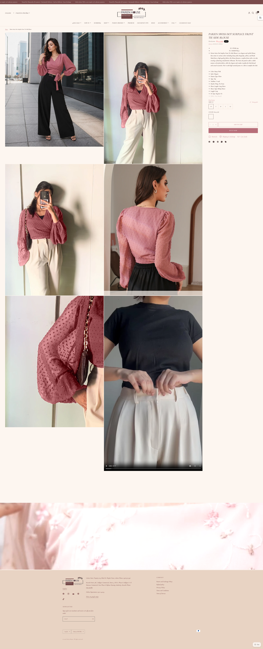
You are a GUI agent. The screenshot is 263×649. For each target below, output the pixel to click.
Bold (153, 23)
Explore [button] (65, 588)
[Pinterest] (218, 142)
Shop (105, 23)
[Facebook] (210, 142)
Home (6, 29)
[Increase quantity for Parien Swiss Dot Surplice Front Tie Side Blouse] (215, 124)
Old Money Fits (142, 23)
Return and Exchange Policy (164, 581)
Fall (173, 23)
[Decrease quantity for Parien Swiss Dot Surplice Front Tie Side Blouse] (210, 124)
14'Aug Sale (76, 23)
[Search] (253, 13)
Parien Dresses (117, 23)
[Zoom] (99, 37)
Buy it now (233, 130)
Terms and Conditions (162, 590)
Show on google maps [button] (92, 596)
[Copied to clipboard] (226, 142)
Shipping (210, 44)
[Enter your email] (93, 619)
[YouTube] (75, 594)
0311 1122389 (89, 587)
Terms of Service (161, 593)
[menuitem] (77, 23)
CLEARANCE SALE (185, 23)
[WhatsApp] (222, 142)
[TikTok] (65, 599)
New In (86, 23)
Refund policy (160, 584)
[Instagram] (70, 594)
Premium (131, 23)
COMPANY (159, 577)
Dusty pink (211, 116)
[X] (214, 142)
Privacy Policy (160, 587)
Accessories (162, 23)
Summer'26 (97, 23)
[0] (256, 13)
